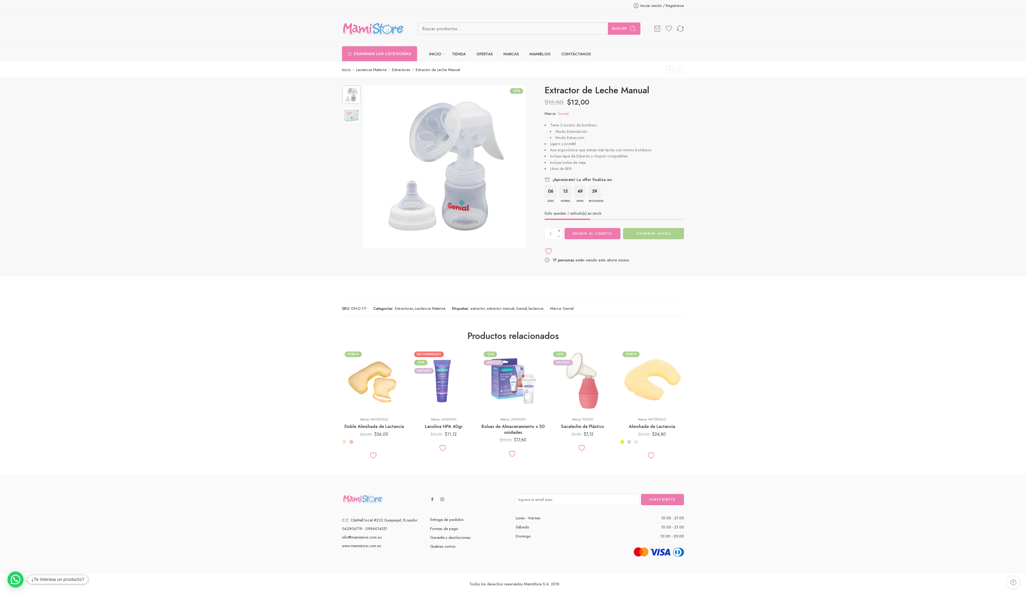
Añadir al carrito (592, 233)
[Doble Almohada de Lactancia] (374, 381)
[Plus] (559, 231)
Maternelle (379, 419)
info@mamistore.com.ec (362, 537)
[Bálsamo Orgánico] (680, 70)
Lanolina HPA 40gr (444, 426)
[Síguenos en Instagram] (442, 499)
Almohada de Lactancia (652, 426)
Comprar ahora (653, 233)
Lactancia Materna (371, 69)
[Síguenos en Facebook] (432, 499)
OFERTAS (484, 54)
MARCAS (511, 54)
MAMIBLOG (540, 54)
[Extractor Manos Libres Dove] (670, 70)
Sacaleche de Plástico (582, 426)
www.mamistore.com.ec (362, 545)
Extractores (401, 69)
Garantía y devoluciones (450, 537)
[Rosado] (351, 441)
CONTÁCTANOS (576, 54)
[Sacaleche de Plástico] (582, 381)
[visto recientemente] (1013, 582)
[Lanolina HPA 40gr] (443, 381)
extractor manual (500, 308)
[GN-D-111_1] (351, 95)
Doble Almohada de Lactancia (374, 426)
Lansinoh (448, 419)
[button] (15, 579)
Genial (563, 113)
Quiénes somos (443, 546)
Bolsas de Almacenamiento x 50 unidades (513, 429)
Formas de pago (444, 528)
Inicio (346, 69)
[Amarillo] (344, 441)
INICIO (435, 54)
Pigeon (587, 419)
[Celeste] (629, 441)
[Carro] (657, 28)
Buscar (619, 28)
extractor (478, 308)
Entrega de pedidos (447, 519)
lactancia (535, 308)
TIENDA (459, 54)
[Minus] (559, 236)
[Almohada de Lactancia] (652, 381)
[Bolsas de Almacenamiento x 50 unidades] (513, 381)
